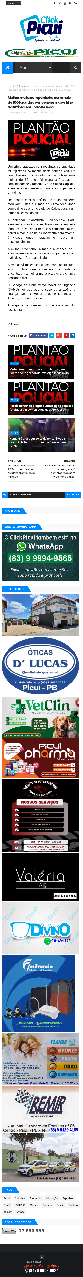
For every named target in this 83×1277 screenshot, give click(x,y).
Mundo (34, 1205)
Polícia (20, 86)
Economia (36, 1198)
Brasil (7, 1198)
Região (8, 1211)
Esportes (68, 1198)
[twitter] (60, 3)
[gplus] (75, 3)
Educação (52, 1198)
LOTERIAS (20, 1205)
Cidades (20, 1198)
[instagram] (70, 3)
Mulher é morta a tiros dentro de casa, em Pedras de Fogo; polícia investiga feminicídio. (39, 371)
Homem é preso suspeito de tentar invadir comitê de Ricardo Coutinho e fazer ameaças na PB (40, 442)
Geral (7, 1205)
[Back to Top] (42, 1257)
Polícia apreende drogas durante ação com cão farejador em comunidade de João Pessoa (41, 408)
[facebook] (54, 3)
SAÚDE (20, 1211)
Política (73, 1205)
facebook (73, 494)
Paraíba (47, 1205)
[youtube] (65, 3)
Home (11, 86)
